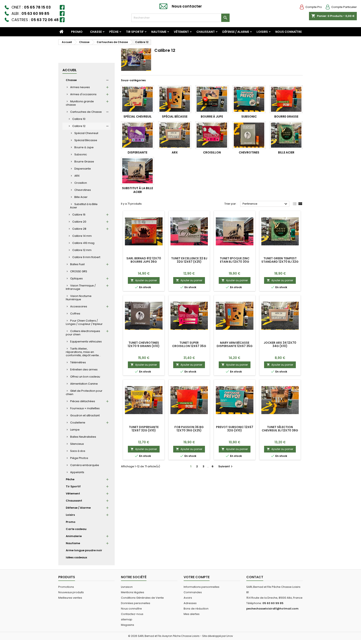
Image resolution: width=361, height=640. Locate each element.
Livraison (127, 587)
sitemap (126, 619)
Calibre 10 (78, 119)
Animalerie (74, 536)
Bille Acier (81, 197)
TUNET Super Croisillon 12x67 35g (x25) (189, 346)
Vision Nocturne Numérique (79, 297)
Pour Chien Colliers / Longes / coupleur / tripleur (84, 322)
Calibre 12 (78, 126)
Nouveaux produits (71, 592)
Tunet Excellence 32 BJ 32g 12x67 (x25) (189, 260)
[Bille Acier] (286, 135)
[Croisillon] (211, 135)
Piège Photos (79, 458)
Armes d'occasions (83, 94)
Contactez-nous (132, 614)
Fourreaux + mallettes (85, 408)
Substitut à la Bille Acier (84, 205)
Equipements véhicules (86, 341)
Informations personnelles (201, 587)
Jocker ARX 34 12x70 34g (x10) (280, 344)
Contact (254, 577)
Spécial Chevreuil (86, 133)
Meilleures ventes (70, 598)
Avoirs (188, 598)
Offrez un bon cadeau (85, 377)
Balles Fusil (77, 264)
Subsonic (80, 154)
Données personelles (135, 603)
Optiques (76, 278)
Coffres (75, 314)
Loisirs (262, 32)
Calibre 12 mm (82, 250)
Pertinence (265, 204)
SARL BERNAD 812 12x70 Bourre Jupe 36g (143, 260)
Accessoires (78, 306)
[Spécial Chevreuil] (137, 99)
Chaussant (205, 32)
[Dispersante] (137, 135)
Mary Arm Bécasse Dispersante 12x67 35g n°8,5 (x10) (235, 346)
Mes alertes (192, 614)
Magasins (127, 625)
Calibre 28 (79, 229)
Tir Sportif (135, 32)
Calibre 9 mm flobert (86, 257)
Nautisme (158, 32)
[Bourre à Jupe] (211, 99)
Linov (229, 636)
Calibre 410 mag (83, 243)
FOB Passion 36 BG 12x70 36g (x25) (189, 428)
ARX (77, 176)
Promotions (66, 587)
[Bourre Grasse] (286, 99)
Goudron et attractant (85, 415)
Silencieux (77, 444)
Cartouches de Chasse (86, 112)
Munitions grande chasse (80, 103)
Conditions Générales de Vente (142, 598)
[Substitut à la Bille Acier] (137, 171)
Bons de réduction (196, 609)
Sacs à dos (77, 451)
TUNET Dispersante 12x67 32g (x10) (144, 428)
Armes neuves (80, 87)
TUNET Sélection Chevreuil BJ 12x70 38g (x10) (280, 430)
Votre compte (197, 577)
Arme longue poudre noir (84, 550)
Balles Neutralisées (83, 437)
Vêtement (181, 32)
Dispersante (82, 169)
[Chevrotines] (249, 135)
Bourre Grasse (84, 161)
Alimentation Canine (84, 384)
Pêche (113, 32)
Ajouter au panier (144, 280)
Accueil (69, 70)
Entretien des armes (84, 369)
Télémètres (78, 362)
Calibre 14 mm (82, 236)
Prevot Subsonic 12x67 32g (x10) (234, 428)
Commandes (193, 592)
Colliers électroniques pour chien (83, 332)
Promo (77, 32)
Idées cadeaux (76, 557)
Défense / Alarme (235, 32)
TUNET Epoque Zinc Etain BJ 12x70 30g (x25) (234, 261)
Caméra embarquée (84, 465)
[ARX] (174, 135)
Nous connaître (288, 32)
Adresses (190, 603)
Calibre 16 (78, 215)
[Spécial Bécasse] (174, 99)
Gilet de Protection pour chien (84, 392)
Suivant (226, 466)
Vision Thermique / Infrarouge (81, 287)
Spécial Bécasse (85, 140)
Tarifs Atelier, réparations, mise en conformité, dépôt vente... (83, 352)
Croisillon (80, 183)
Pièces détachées (82, 401)
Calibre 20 (79, 222)
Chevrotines (82, 190)
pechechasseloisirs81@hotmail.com (272, 609)
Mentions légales (132, 592)
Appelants (77, 472)
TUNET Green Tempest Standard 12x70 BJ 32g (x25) (280, 261)
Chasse (96, 32)
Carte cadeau (76, 529)
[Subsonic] (249, 99)
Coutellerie (77, 423)
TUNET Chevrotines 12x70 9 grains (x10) (144, 344)
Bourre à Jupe (84, 147)
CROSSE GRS (78, 271)
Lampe (75, 430)
